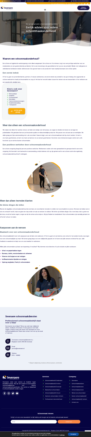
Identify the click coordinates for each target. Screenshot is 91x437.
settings (62, 435)
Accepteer (73, 434)
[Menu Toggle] (45, 10)
